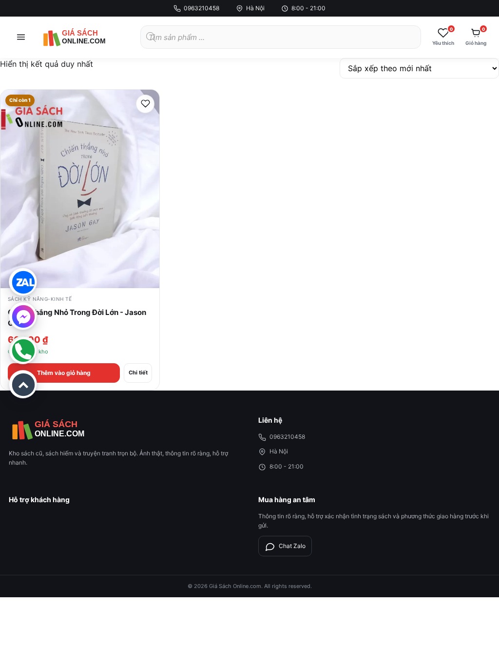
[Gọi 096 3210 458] (23, 350)
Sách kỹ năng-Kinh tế (40, 299)
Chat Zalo (292, 545)
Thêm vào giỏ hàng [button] (64, 372)
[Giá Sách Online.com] (86, 37)
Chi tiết (138, 372)
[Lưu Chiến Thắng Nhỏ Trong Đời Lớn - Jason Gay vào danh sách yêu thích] (145, 104)
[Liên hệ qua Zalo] (23, 282)
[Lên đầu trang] (23, 384)
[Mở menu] (21, 37)
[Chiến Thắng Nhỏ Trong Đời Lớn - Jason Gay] (79, 189)
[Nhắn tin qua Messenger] (23, 316)
